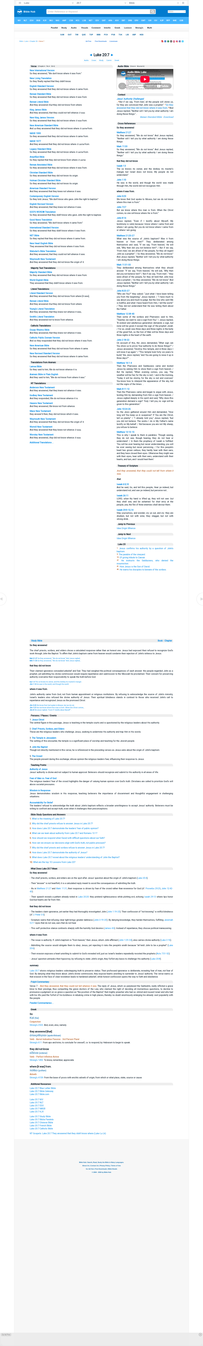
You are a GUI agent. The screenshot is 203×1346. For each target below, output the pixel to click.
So (167, 105)
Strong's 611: (36, 1042)
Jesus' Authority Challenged (130, 99)
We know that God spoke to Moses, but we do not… (52, 705)
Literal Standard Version (41, 293)
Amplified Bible (37, 157)
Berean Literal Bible (39, 102)
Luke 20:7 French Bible (41, 1125)
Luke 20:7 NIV (36, 1099)
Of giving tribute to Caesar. (132, 557)
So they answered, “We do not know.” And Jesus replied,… (55, 661)
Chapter (169, 640)
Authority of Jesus (39, 769)
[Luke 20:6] (3, 605)
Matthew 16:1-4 (124, 363)
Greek (116, 60)
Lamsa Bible (36, 366)
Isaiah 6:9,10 (123, 484)
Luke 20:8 (155, 959)
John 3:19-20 (100, 920)
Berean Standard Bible (40, 94)
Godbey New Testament (41, 395)
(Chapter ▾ (41, 66)
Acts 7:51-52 (163, 953)
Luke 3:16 (165, 940)
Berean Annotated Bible (41, 164)
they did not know (140, 108)
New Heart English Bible (41, 243)
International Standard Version (44, 227)
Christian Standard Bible (41, 172)
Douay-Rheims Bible (39, 330)
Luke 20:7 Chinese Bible (41, 1122)
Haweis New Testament (41, 403)
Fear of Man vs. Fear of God (43, 778)
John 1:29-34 (125, 940)
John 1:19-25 (113, 911)
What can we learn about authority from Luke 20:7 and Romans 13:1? (64, 833)
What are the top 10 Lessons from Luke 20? (54, 862)
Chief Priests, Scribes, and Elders (48, 728)
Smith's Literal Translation (42, 316)
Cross (94, 60)
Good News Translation (41, 219)
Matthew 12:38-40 (125, 314)
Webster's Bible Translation (43, 251)
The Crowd (37, 756)
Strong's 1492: (37, 1060)
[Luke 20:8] (199, 605)
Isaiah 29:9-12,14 (125, 510)
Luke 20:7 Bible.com (39, 1094)
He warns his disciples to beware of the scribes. (143, 569)
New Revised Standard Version (45, 353)
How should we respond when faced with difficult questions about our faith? (68, 838)
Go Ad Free (6, 1335)
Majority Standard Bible (41, 272)
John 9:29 (121, 196)
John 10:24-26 (124, 409)
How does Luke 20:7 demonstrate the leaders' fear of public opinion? (65, 828)
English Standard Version (42, 86)
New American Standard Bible (44, 125)
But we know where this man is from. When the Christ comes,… (57, 708)
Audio (86, 60)
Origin (124, 528)
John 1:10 (121, 179)
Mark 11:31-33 (124, 264)
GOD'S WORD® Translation (43, 212)
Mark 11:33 (122, 146)
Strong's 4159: (37, 1077)
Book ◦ (161, 640)
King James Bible (38, 109)
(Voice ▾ (132, 66)
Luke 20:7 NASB (37, 1108)
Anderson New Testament (42, 387)
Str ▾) (53, 66)
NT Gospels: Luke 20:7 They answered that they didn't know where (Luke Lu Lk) (68, 1133)
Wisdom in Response (40, 790)
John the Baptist (40, 747)
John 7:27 (121, 207)
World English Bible (39, 280)
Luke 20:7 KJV (37, 1111)
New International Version (42, 70)
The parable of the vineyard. (132, 554)
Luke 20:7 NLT (36, 1102)
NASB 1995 (35, 133)
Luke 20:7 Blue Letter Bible (43, 1088)
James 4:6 (109, 928)
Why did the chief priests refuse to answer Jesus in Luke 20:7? (62, 823)
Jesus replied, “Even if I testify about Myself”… (51, 710)
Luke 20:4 (142, 878)
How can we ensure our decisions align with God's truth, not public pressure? (69, 843)
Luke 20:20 (83, 896)
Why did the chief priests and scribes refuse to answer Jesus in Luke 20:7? (68, 847)
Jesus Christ (38, 719)
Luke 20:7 (34, 970)
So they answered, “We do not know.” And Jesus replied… (55, 658)
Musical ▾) (140, 66)
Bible (21, 41)
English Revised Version (41, 204)
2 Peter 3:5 (38, 914)
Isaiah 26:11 (122, 495)
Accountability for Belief (41, 802)
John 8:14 (121, 218)
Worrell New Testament (41, 426)
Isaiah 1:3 (121, 166)
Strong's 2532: (37, 1025)
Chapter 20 (33, 41)
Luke (26, 41)
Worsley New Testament (41, 434)
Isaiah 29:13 (150, 896)
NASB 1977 (35, 141)
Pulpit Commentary (40, 982)
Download (168, 117)
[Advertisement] (101, 619)
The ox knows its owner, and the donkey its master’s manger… (56, 682)
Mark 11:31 (61, 888)
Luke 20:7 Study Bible (40, 1116)
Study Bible (36, 640)
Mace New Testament (40, 411)
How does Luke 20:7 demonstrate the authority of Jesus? (59, 852)
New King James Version (42, 117)
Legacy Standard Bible (40, 149)
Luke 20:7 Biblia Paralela (41, 1119)
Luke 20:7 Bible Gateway (41, 1091)
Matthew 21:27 (124, 132)
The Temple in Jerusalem (44, 738)
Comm (109, 60)
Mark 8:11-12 (123, 389)
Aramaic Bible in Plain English (44, 374)
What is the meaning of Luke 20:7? (48, 818)
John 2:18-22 (123, 340)
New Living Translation (41, 78)
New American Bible (39, 345)
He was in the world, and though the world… (50, 684)
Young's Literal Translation (42, 309)
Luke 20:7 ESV (37, 1105)
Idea (119, 528)
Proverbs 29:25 (152, 888)
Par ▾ (48, 66)
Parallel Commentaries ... (41, 1003)
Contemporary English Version (44, 196)
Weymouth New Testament (43, 259)
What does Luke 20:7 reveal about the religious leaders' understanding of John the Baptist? (76, 857)
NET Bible (34, 235)
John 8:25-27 (123, 290)
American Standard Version (43, 188)
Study (101, 60)
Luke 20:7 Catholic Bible (41, 1128)
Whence (131, 528)
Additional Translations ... (41, 442)
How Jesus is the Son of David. (135, 566)
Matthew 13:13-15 (125, 432)
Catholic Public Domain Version (45, 337)
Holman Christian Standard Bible (45, 180)
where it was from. (158, 108)
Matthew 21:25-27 (125, 235)
